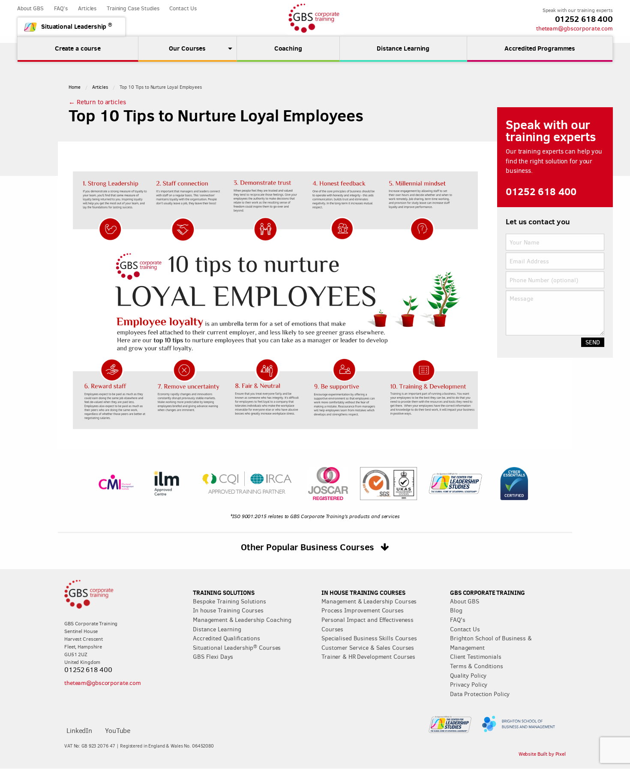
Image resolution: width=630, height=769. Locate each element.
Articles (87, 8)
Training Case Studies (133, 8)
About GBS (30, 8)
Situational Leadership (76, 26)
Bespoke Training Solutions (229, 601)
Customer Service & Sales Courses (367, 647)
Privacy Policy (468, 684)
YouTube (117, 730)
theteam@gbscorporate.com (574, 28)
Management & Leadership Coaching (242, 620)
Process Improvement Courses (362, 610)
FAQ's (61, 8)
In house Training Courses (228, 610)
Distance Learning (217, 629)
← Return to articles (97, 102)
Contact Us (183, 8)
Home (75, 87)
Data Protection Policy (480, 694)
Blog (456, 610)
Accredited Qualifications (226, 638)
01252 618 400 (584, 18)
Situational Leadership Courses (237, 647)
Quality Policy (468, 675)
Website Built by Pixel (542, 754)
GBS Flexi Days (213, 656)
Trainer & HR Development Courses (368, 656)
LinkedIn (79, 730)
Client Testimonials (475, 656)
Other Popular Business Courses (308, 547)
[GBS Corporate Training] (315, 18)
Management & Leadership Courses (369, 601)
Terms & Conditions (476, 666)
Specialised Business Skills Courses (369, 638)
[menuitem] (187, 48)
